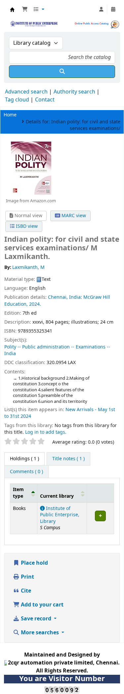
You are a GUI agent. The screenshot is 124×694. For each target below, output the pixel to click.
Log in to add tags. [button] (45, 432)
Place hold (34, 563)
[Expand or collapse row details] (100, 518)
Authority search (74, 92)
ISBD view (26, 226)
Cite (25, 591)
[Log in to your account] (101, 9)
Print (27, 577)
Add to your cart (41, 605)
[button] (24, 9)
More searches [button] (40, 633)
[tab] (68, 459)
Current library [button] (57, 496)
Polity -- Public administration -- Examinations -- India (57, 350)
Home (10, 114)
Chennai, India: (65, 297)
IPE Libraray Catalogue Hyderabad (12, 9)
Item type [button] (18, 492)
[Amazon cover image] (31, 168)
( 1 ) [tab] (24, 458)
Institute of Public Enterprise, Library (59, 515)
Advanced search (26, 92)
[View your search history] (113, 9)
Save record (36, 619)
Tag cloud (17, 100)
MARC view (73, 215)
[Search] (62, 71)
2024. (35, 304)
